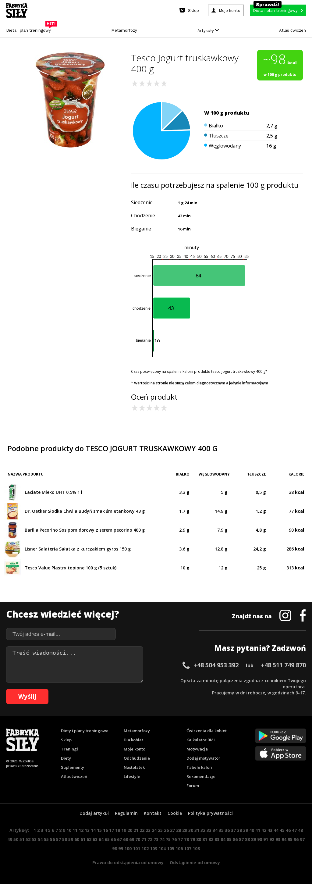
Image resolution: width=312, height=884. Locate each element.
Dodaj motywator (203, 758)
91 (265, 839)
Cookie (175, 813)
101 (136, 848)
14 (93, 830)
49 (9, 839)
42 (263, 830)
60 (76, 839)
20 (129, 830)
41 (257, 830)
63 (95, 839)
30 (190, 830)
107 (187, 848)
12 (81, 830)
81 (204, 839)
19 (123, 830)
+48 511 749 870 (283, 665)
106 (179, 848)
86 (235, 839)
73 (156, 839)
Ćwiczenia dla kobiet (206, 730)
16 (105, 830)
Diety (66, 758)
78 (186, 839)
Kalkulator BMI (200, 740)
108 (196, 848)
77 (180, 839)
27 (172, 830)
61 (82, 839)
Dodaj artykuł (94, 813)
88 (247, 839)
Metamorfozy (124, 30)
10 (68, 830)
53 (34, 839)
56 (52, 839)
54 (40, 839)
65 (107, 839)
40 (251, 830)
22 (142, 830)
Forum (192, 785)
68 (125, 839)
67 (119, 839)
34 (215, 830)
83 (216, 839)
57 (58, 839)
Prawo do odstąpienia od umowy (128, 862)
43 (270, 830)
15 (99, 830)
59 (70, 839)
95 (290, 839)
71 (143, 839)
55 (46, 839)
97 (302, 839)
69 (131, 839)
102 (145, 848)
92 (271, 839)
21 (135, 830)
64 (101, 839)
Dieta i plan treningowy (30, 29)
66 (113, 839)
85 (229, 839)
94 (284, 839)
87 (241, 839)
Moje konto (134, 749)
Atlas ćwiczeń (292, 30)
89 (253, 839)
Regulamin (126, 813)
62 (89, 839)
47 (294, 830)
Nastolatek (134, 767)
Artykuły (206, 30)
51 (22, 839)
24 (154, 830)
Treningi (69, 749)
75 (168, 839)
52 (28, 839)
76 (174, 839)
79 (192, 839)
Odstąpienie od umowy (195, 862)
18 (117, 830)
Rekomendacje (200, 776)
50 (15, 839)
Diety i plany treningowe (84, 730)
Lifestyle (132, 776)
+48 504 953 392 (216, 665)
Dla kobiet (133, 740)
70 (137, 839)
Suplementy (72, 767)
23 (148, 830)
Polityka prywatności (210, 813)
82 (210, 839)
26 (166, 830)
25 (160, 830)
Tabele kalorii (200, 767)
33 (209, 830)
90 (259, 839)
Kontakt (152, 813)
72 (149, 839)
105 (170, 848)
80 (198, 839)
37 (233, 830)
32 (202, 830)
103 (153, 848)
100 (128, 848)
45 (282, 830)
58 (64, 839)
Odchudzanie (137, 758)
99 (120, 848)
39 (245, 830)
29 (184, 830)
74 (162, 839)
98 (114, 848)
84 (223, 839)
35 (221, 830)
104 (162, 848)
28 (178, 830)
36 (227, 830)
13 (87, 830)
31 (196, 830)
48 (300, 830)
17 (111, 830)
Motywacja (197, 749)
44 (276, 830)
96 (296, 839)
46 (288, 830)
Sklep (66, 740)
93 (277, 839)
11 (75, 830)
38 (239, 830)
